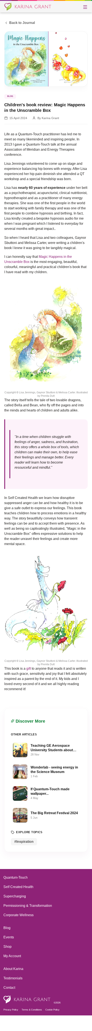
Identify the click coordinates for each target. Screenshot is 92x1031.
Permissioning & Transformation (28, 921)
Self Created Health (18, 902)
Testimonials (13, 994)
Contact (9, 1003)
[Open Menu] (85, 6)
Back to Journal (21, 23)
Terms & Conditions (32, 1025)
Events (8, 953)
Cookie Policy (53, 1025)
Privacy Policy (11, 1025)
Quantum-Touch (16, 893)
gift (29, 684)
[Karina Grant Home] (27, 7)
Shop (7, 962)
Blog (7, 943)
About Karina (13, 984)
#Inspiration (23, 857)
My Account (13, 971)
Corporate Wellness (19, 930)
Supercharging (15, 912)
